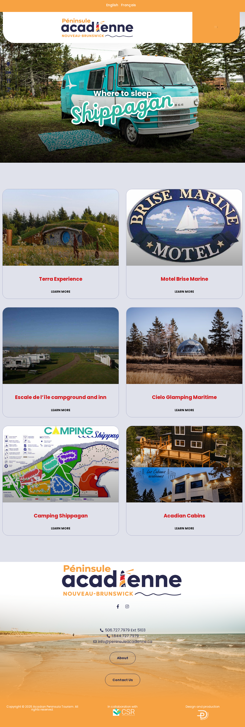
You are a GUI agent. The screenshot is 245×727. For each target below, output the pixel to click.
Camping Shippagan (61, 515)
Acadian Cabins (184, 515)
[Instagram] (127, 607)
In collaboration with (123, 707)
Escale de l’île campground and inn (60, 397)
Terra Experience (60, 278)
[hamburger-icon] (216, 27)
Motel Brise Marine (184, 278)
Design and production (203, 707)
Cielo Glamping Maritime (184, 397)
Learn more (60, 292)
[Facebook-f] (118, 607)
